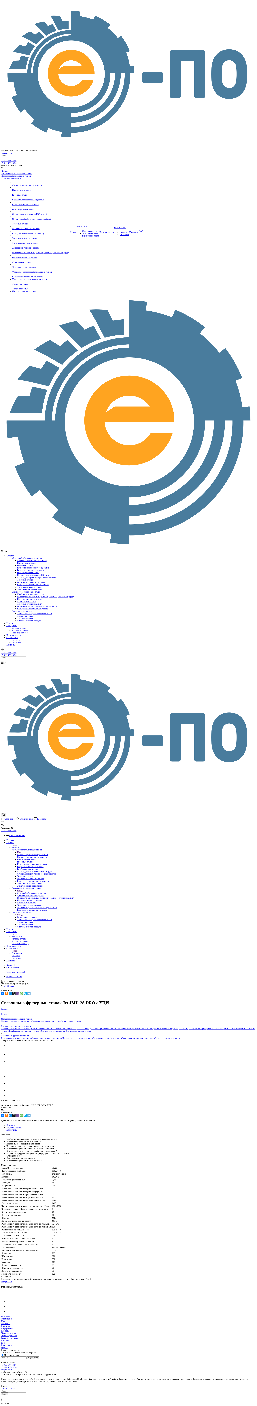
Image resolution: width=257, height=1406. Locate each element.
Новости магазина (12, 1355)
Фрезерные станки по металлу (31, 582)
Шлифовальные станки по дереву (32, 609)
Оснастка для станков (22, 611)
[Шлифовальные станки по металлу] (40, 231)
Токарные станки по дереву (29, 604)
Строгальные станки (26, 601)
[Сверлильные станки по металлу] (40, 183)
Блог (3, 1343)
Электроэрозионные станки (30, 589)
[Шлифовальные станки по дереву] (40, 274)
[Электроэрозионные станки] (40, 240)
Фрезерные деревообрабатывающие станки (37, 606)
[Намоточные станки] (40, 188)
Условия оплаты (19, 628)
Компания (5, 1316)
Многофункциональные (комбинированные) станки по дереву (45, 597)
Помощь (5, 1331)
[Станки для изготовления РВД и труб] (40, 212)
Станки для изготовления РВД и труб (34, 575)
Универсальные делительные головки (34, 613)
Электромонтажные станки (29, 587)
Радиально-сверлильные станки (107, 1038)
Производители (13, 635)
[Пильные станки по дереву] (40, 255)
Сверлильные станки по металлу (32, 560)
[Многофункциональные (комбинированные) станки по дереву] (40, 250)
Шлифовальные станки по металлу (33, 584)
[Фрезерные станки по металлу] (40, 226)
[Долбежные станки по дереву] (40, 245)
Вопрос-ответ (7, 1345)
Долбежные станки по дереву (30, 594)
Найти (4, 1394)
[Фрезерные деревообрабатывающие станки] (40, 269)
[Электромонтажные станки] (40, 236)
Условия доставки (20, 630)
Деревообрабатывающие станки (27, 592)
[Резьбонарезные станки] (40, 207)
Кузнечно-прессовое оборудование (33, 568)
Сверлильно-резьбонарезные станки (138, 1038)
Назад (14, 845)
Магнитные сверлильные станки (47, 1038)
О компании (12, 637)
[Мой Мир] (10, 993)
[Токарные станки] (40, 221)
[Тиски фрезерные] (40, 286)
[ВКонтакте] (2, 993)
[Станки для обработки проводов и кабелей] (40, 216)
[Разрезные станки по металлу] (40, 202)
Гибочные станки (25, 565)
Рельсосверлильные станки (167, 1038)
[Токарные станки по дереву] (40, 265)
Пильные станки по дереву (29, 599)
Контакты (10, 645)
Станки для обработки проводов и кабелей (36, 577)
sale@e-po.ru (6, 153)
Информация (7, 1328)
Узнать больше (7, 1388)
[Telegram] (29, 993)
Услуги (9, 623)
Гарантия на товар (20, 633)
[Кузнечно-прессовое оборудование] (40, 197)
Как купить (11, 625)
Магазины (5, 1323)
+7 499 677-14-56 (8, 161)
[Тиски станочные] (40, 281)
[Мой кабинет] (2, 168)
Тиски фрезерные (25, 618)
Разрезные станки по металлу (30, 570)
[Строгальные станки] (40, 260)
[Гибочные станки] (40, 192)
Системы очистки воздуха (29, 621)
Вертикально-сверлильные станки (16, 1038)
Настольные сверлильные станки (77, 1038)
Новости (16, 640)
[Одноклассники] (6, 993)
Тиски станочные (25, 616)
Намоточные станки (26, 563)
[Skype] (25, 993)
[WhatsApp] (21, 993)
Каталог (10, 556)
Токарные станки (25, 580)
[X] (14, 993)
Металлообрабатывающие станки (28, 558)
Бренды (4, 1348)
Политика (16, 642)
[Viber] (17, 993)
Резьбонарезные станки (28, 572)
